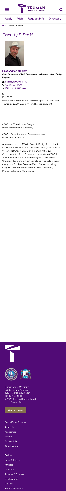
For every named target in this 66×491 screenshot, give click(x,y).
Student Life (11, 441)
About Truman (12, 446)
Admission (10, 427)
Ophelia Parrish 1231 (15, 87)
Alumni (8, 436)
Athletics (9, 464)
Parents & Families (14, 474)
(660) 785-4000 (14, 396)
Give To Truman (15, 410)
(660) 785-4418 (13, 84)
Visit (20, 18)
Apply (8, 18)
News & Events (12, 460)
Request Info (36, 18)
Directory (55, 18)
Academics (10, 431)
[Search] (61, 9)
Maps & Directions (14, 488)
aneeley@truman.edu (16, 81)
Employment (11, 479)
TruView (9, 483)
